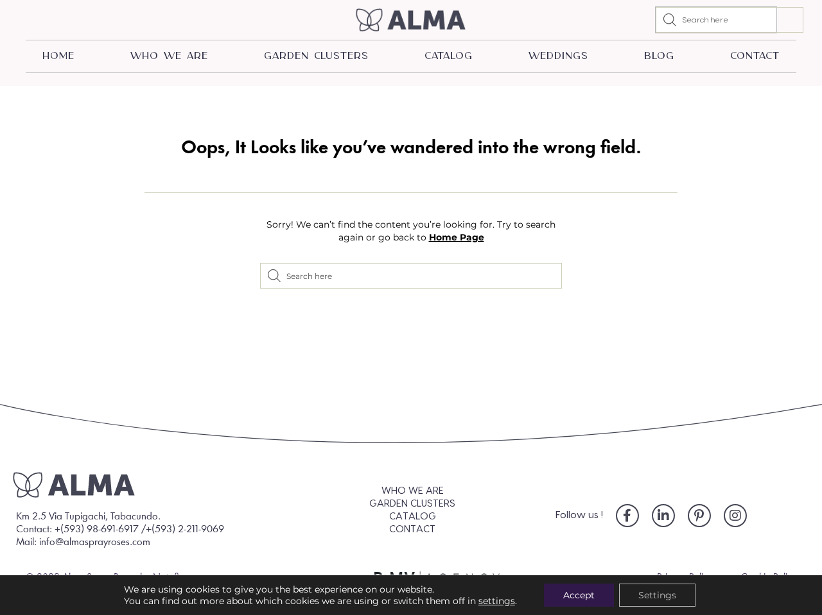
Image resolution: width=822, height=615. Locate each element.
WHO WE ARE (168, 56)
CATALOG (448, 56)
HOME (58, 56)
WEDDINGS (558, 56)
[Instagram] (735, 515)
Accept (579, 595)
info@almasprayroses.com (94, 542)
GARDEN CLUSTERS (316, 56)
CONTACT (754, 56)
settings (496, 601)
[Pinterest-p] (699, 515)
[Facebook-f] (627, 515)
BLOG (659, 56)
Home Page (456, 237)
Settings (657, 595)
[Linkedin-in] (663, 515)
